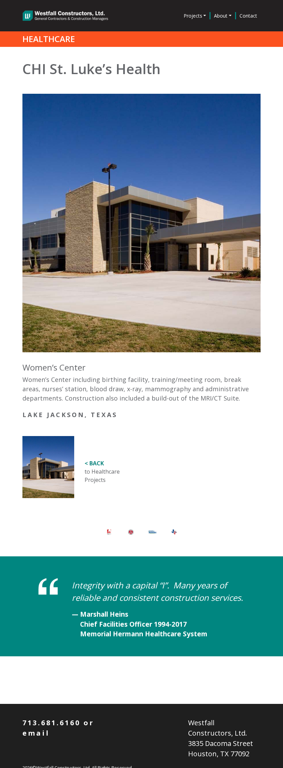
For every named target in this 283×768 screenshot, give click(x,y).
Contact (248, 15)
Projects (193, 15)
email (36, 733)
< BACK (94, 463)
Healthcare (48, 38)
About (220, 15)
